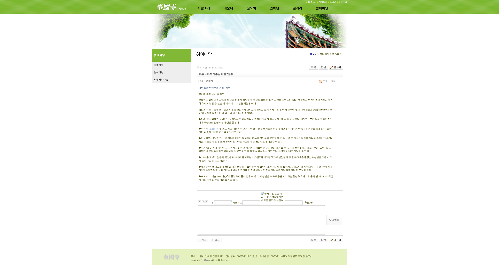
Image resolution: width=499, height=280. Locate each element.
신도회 (251, 8)
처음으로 (323, 2)
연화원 (274, 8)
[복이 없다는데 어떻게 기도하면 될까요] (216, 239)
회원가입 (342, 2)
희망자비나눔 (161, 79)
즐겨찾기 (312, 2)
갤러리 (297, 8)
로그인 (333, 2)
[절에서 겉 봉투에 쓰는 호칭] (203, 239)
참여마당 (322, 8)
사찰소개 (204, 8)
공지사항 (158, 65)
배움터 (228, 8)
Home (313, 54)
